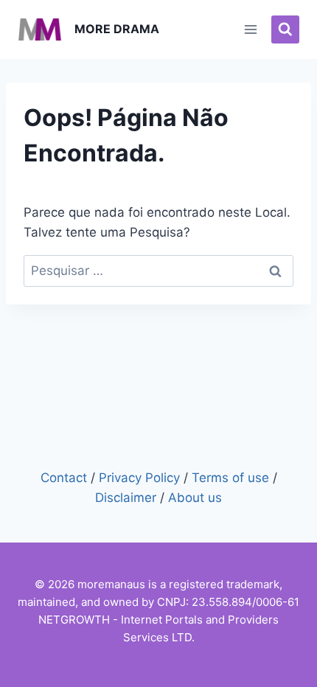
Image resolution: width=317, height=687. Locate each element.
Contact (64, 477)
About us (195, 497)
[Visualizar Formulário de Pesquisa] (285, 29)
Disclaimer (125, 497)
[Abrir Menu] (251, 29)
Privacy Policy (139, 477)
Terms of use (230, 477)
